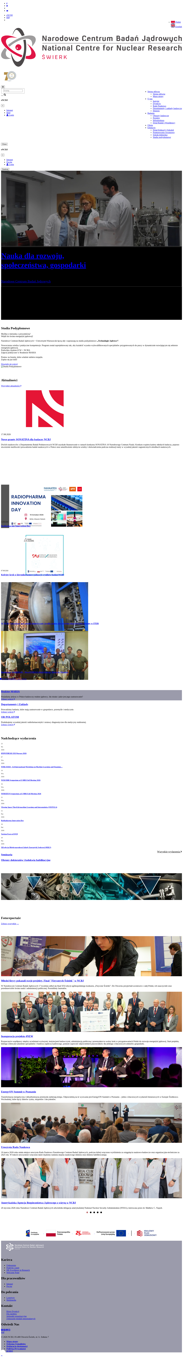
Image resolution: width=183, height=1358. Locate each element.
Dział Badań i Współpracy (164, 123)
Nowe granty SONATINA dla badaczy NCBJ (26, 439)
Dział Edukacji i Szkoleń (163, 130)
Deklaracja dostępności (16, 1346)
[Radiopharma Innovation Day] (44, 527)
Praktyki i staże (12, 1268)
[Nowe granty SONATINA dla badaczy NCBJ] (44, 430)
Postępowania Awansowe (164, 132)
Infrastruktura (158, 120)
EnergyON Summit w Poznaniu (18, 1091)
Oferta (150, 125)
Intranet (9, 1284)
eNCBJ (9, 15)
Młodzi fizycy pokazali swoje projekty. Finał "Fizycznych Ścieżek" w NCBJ (42, 980)
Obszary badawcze (161, 115)
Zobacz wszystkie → (10, 924)
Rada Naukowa (159, 106)
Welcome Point (12, 1272)
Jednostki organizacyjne (16, 1316)
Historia (156, 111)
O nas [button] (149, 99)
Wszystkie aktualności (10, 386)
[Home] (91, 66)
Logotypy (10, 1298)
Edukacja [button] (151, 128)
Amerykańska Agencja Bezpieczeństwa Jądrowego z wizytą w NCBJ (38, 1202)
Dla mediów (11, 1314)
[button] (1, 1356)
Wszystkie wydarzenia (169, 851)
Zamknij (5, 169)
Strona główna (159, 94)
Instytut (156, 101)
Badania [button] (150, 113)
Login (11, 115)
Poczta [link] (9, 162)
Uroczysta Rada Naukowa (15, 1147)
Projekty (156, 118)
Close (4, 144)
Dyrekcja (157, 103)
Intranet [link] (9, 110)
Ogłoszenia (11, 1265)
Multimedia (11, 1300)
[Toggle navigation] (3, 86)
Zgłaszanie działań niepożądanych (20, 1319)
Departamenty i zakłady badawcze (167, 108)
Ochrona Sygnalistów (16, 1344)
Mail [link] (8, 113)
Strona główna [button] (153, 91)
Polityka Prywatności (16, 1349)
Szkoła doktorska (160, 135)
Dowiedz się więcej (9, 364)
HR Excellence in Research (18, 1270)
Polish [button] (178, 22)
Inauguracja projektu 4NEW (17, 1036)
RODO (9, 1351)
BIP (8, 17)
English (178, 27)
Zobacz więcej (7, 699)
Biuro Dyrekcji (12, 1311)
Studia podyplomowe (162, 137)
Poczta (9, 1286)
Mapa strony (158, 96)
